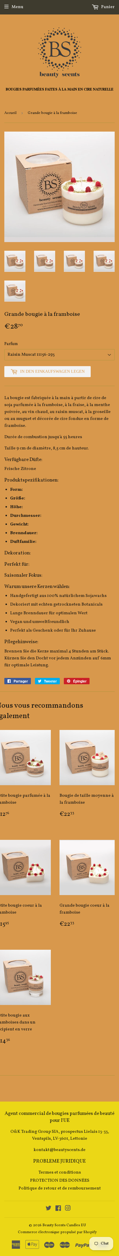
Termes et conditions (59, 1173)
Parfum (11, 344)
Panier (107, 7)
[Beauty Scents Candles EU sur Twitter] (48, 1209)
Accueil (10, 113)
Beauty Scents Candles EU (64, 1225)
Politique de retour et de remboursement (59, 1188)
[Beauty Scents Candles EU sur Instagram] (68, 1209)
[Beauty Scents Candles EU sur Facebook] (58, 1209)
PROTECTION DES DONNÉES (59, 1181)
